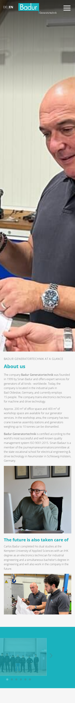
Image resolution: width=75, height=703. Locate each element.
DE (5, 7)
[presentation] (5, 655)
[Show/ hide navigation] (68, 7)
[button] (26, 679)
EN (11, 7)
